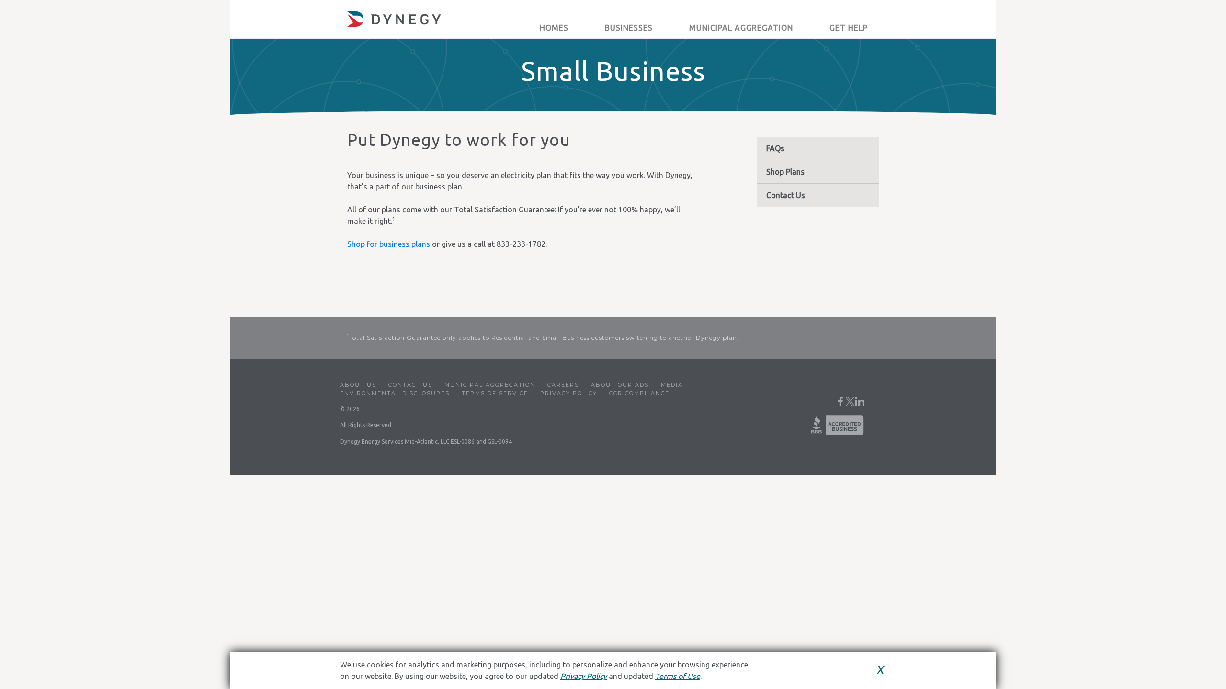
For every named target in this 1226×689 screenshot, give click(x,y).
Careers (563, 384)
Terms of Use (677, 676)
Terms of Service (495, 393)
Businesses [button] (629, 27)
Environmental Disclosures (395, 393)
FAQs (775, 148)
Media (672, 384)
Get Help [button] (848, 27)
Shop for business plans (388, 244)
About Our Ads (620, 384)
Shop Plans (785, 171)
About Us (358, 384)
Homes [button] (554, 27)
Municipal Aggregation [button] (741, 27)
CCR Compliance (639, 393)
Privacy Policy (568, 393)
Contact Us (785, 195)
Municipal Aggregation (489, 384)
